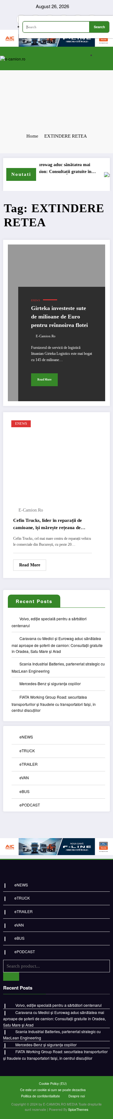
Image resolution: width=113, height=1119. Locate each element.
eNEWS (35, 300)
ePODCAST (29, 804)
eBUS (24, 791)
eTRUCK (27, 750)
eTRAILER (28, 764)
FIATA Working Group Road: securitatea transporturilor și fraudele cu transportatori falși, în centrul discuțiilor (54, 703)
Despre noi (76, 1096)
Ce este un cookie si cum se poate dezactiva (53, 1089)
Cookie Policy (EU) (53, 1083)
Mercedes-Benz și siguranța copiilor (50, 683)
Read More (44, 379)
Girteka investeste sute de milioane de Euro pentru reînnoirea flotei (59, 316)
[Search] (107, 55)
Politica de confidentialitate (40, 1096)
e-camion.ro (46, 336)
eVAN (24, 777)
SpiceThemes (78, 1109)
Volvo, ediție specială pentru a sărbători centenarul (58, 1005)
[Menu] (85, 58)
